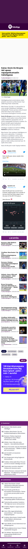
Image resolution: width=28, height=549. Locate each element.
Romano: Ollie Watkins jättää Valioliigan (8, 243)
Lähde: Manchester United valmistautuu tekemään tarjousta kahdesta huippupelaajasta (14, 485)
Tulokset (14, 354)
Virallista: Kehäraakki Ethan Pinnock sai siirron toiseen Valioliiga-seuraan (9, 318)
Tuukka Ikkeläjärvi (6, 78)
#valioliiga (5, 161)
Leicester (21, 351)
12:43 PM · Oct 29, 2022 (18, 179)
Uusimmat (6, 423)
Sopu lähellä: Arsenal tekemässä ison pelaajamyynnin (15, 524)
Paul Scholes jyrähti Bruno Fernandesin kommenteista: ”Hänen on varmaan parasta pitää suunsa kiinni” (14, 492)
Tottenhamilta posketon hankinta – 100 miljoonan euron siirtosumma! (14, 503)
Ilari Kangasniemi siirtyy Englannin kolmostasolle (9, 308)
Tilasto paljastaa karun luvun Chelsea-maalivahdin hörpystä (15, 529)
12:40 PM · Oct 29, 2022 (18, 232)
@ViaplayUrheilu (12, 152)
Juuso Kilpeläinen (5, 321)
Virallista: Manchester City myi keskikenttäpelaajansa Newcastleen (9, 254)
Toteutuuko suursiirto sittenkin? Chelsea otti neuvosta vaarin (8, 328)
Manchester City (6, 354)
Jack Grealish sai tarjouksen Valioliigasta (9, 296)
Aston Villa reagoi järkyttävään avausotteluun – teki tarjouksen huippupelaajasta (13, 512)
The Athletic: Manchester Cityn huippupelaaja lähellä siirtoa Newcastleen (13, 534)
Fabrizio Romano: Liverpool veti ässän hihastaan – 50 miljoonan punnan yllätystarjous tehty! (9, 340)
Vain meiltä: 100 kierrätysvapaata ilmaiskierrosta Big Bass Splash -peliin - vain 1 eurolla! (13, 34)
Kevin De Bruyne (12, 351)
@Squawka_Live (12, 187)
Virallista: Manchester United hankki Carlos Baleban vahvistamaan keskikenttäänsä (15, 519)
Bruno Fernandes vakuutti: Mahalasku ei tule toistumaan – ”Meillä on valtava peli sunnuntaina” (9, 287)
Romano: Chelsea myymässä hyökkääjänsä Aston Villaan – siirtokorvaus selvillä (9, 264)
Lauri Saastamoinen (6, 344)
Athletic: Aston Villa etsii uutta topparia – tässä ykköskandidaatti (9, 276)
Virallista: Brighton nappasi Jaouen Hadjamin (14, 507)
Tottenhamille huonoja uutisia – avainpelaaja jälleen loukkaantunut (14, 498)
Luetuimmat (7, 480)
